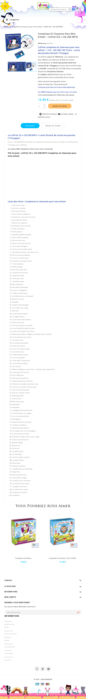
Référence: (42, 43)
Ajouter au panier (60, 106)
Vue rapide (21, 553)
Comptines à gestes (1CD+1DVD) (62, 558)
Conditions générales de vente (9, 624)
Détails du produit (53, 125)
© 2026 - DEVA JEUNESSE (43, 679)
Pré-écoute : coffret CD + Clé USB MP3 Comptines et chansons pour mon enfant (42, 154)
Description (30, 125)
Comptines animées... (23, 558)
